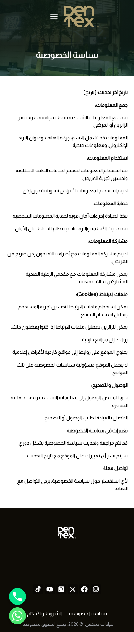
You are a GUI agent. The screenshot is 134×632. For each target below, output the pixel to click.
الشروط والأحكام (44, 613)
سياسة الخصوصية (87, 613)
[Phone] (17, 596)
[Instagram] (96, 589)
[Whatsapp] (17, 615)
